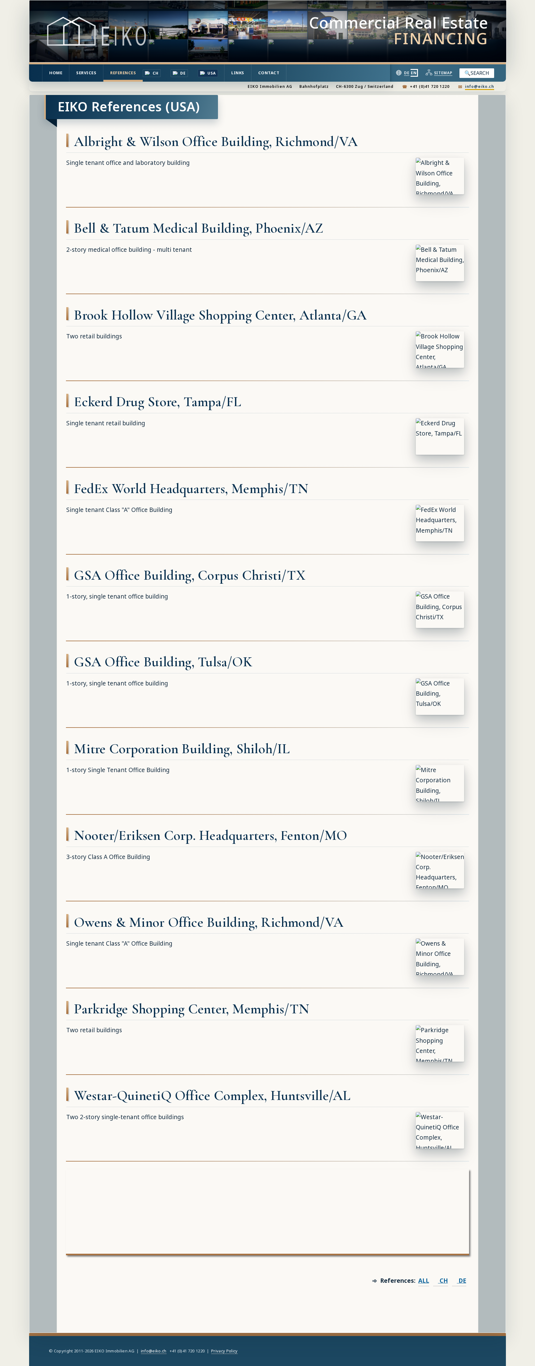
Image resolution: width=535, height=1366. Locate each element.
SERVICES (86, 72)
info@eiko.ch (479, 86)
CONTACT (269, 72)
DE (182, 73)
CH (154, 73)
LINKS (237, 72)
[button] (440, 176)
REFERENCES (123, 72)
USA (211, 73)
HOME (55, 72)
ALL (423, 1281)
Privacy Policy (224, 1351)
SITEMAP (443, 72)
